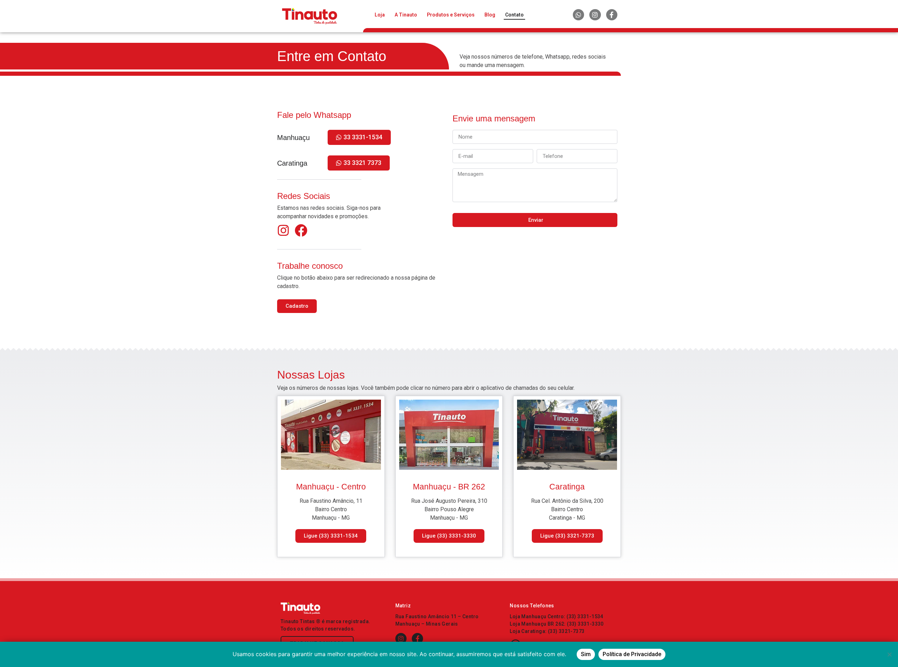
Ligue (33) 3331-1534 (331, 536)
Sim (586, 654)
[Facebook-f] (611, 14)
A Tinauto (406, 15)
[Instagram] (595, 14)
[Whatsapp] (578, 14)
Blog (489, 15)
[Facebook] (301, 230)
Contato (514, 15)
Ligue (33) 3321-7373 (567, 536)
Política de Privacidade (632, 654)
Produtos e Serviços (451, 15)
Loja (380, 15)
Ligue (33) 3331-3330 (449, 536)
